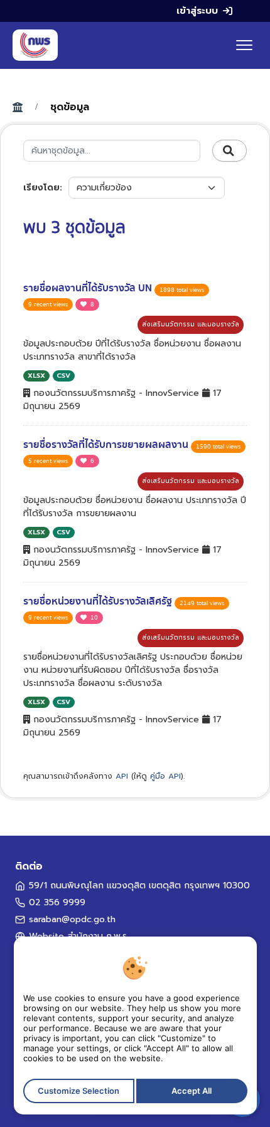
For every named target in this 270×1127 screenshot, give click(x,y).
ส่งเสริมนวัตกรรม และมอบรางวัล (190, 324)
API (122, 776)
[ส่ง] (229, 151)
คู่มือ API (165, 776)
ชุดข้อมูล (69, 107)
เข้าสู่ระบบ (197, 11)
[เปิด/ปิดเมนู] (244, 45)
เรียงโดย (41, 187)
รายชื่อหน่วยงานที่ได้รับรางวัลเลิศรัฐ (99, 601)
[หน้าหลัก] (35, 45)
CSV (63, 375)
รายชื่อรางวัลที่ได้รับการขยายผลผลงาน (107, 445)
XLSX (36, 375)
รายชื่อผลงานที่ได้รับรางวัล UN (88, 288)
